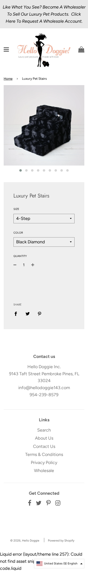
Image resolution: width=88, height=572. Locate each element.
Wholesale (44, 470)
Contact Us (44, 446)
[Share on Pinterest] (39, 313)
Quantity (20, 256)
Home (8, 78)
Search (44, 430)
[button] (59, 563)
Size (16, 209)
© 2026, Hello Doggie (24, 540)
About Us (44, 438)
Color (18, 232)
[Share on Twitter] (27, 313)
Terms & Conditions (44, 454)
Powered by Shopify (61, 540)
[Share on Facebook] (17, 313)
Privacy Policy (44, 462)
